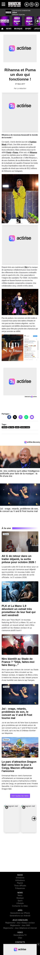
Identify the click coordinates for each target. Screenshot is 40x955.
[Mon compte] (36, 4)
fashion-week (25, 427)
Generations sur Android (20, 915)
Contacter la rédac (20, 906)
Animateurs (20, 880)
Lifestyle (20, 903)
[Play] (3, 19)
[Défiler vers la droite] (34, 818)
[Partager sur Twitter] (14, 418)
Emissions (20, 877)
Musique (18, 29)
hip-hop (11, 427)
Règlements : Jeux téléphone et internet (20, 928)
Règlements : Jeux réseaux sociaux (20, 923)
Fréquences (20, 888)
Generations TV (20, 935)
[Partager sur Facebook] (8, 418)
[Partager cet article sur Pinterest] (20, 418)
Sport (28, 29)
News (8, 29)
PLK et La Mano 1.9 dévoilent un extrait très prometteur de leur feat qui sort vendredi (19, 610)
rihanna (4, 427)
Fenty (8, 152)
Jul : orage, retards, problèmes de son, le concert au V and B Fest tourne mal (17, 713)
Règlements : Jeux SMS (20, 925)
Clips (20, 938)
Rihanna (33, 152)
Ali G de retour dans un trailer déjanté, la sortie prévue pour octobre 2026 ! (19, 559)
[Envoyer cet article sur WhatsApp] (25, 418)
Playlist (20, 883)
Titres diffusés (20, 885)
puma (17, 427)
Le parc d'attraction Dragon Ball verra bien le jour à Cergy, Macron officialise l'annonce (19, 766)
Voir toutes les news (20, 796)
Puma (15, 152)
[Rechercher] (31, 4)
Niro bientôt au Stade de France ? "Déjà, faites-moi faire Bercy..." (18, 661)
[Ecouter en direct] (26, 4)
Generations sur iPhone (20, 913)
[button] (12, 818)
